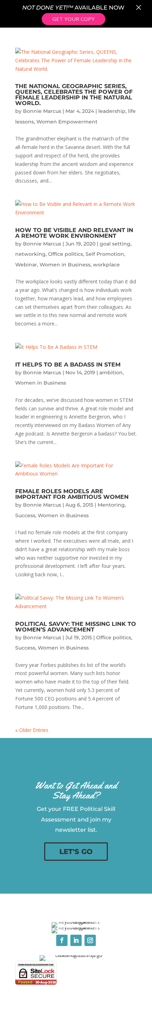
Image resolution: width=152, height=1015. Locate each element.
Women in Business (65, 264)
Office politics (65, 254)
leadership (111, 111)
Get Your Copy (73, 18)
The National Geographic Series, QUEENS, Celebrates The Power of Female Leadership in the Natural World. (74, 94)
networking (30, 254)
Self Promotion (105, 254)
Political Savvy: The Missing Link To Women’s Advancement (75, 627)
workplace (106, 264)
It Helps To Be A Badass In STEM (68, 364)
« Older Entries (31, 730)
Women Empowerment (67, 122)
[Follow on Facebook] (62, 940)
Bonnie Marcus (42, 111)
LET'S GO (76, 851)
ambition (111, 372)
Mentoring (111, 505)
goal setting (115, 244)
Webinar (26, 264)
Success (25, 515)
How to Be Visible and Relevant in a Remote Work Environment (74, 233)
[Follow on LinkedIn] (76, 940)
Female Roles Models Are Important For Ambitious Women (72, 494)
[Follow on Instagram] (90, 940)
